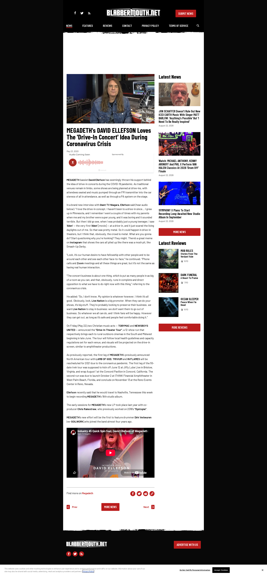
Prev (74, 506)
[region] (133, 570)
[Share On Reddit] (145, 493)
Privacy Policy (150, 25)
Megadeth (87, 493)
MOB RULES (187, 251)
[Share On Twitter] (139, 493)
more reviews (179, 327)
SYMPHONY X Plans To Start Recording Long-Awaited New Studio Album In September (179, 213)
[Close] (262, 570)
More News (110, 507)
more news (179, 232)
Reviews (107, 25)
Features (87, 25)
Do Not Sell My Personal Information (195, 570)
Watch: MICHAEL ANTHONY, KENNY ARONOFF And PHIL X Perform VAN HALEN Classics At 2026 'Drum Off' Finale (179, 166)
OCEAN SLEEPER (189, 299)
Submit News (185, 13)
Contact (127, 25)
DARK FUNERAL (189, 275)
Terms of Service (178, 25)
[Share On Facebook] (132, 493)
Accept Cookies (221, 570)
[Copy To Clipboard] (151, 493)
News (69, 25)
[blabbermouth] (133, 16)
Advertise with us (187, 544)
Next (146, 506)
